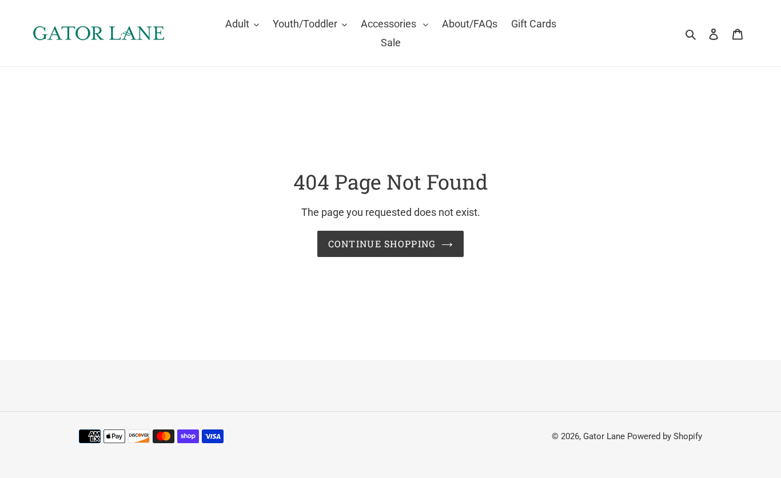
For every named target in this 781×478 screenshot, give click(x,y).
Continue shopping (382, 244)
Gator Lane (604, 436)
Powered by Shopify (664, 436)
